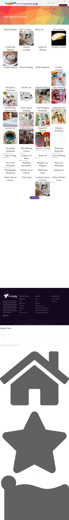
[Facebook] (5, 315)
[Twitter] (3, 315)
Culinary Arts (21, 305)
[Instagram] (7, 315)
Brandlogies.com (52, 324)
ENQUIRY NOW (34, 197)
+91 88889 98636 (63, 5)
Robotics (21, 314)
